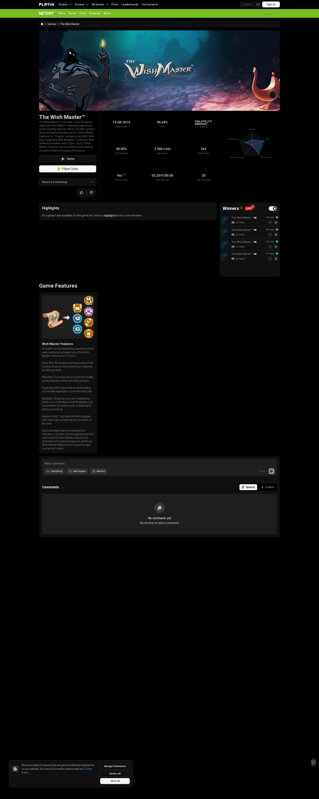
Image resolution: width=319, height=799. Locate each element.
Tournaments (149, 4)
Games (72, 13)
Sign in (271, 4)
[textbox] (159, 463)
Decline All (115, 773)
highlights (109, 215)
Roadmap (95, 13)
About (107, 13)
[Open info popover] (241, 207)
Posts (115, 4)
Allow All (115, 781)
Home (61, 13)
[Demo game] (276, 222)
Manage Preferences (115, 766)
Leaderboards (129, 4)
